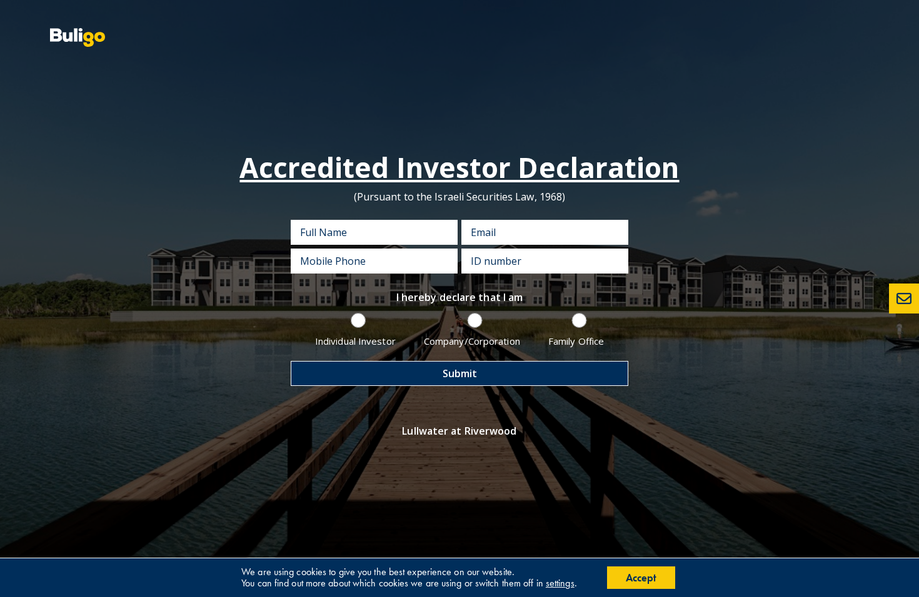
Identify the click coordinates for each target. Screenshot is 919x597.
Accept (641, 578)
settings (560, 583)
